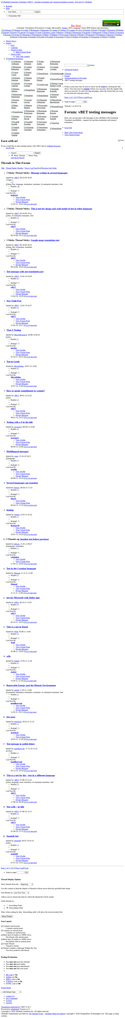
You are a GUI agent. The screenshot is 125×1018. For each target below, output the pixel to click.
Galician (14, 86)
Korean (14, 102)
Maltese (27, 108)
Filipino (27, 80)
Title (2, 168)
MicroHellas (19, 366)
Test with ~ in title (15, 806)
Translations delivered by (10, 1007)
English (61, 74)
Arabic (39, 64)
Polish (20, 112)
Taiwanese (41, 124)
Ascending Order (15, 905)
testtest (16, 661)
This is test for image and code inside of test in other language (61, 208)
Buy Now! (76, 25)
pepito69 (17, 841)
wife (8, 656)
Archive (9, 1003)
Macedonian (54, 102)
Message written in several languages (49, 173)
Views (27, 168)
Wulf (16, 632)
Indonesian (15, 97)
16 (18, 186)
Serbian (14, 119)
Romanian (41, 113)
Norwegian (41, 108)
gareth (16, 690)
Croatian (53, 69)
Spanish (53, 119)
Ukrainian (28, 130)
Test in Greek (13, 361)
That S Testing (13, 330)
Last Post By (35, 168)
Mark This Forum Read (73, 133)
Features (86, 25)
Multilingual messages (17, 451)
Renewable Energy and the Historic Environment (31, 685)
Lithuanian (41, 102)
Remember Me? (14, 16)
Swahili (14, 124)
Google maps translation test (45, 240)
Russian (53, 113)
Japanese (53, 97)
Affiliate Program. (54, 146)
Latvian (27, 102)
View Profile (20, 197)
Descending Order (15, 908)
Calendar (14, 48)
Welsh (59, 129)
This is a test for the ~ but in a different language (30, 775)
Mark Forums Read (23, 52)
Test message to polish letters (20, 744)
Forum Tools (68, 127)
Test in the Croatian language (21, 568)
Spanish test (12, 836)
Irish (31, 96)
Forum (8, 43)
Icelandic (53, 91)
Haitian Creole (55, 86)
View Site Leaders (23, 56)
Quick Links (15, 54)
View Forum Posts (23, 200)
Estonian (14, 80)
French (60, 79)
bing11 (16, 488)
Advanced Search (71, 70)
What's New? (11, 41)
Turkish (14, 130)
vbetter (16, 515)
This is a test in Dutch (17, 627)
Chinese (40, 69)
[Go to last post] (30, 204)
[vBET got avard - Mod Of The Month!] (111, 25)
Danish (26, 75)
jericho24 (17, 722)
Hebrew (14, 91)
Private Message (22, 202)
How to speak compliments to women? (25, 390)
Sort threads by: (7, 893)
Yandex (65, 28)
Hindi (32, 90)
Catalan (27, 69)
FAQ (13, 45)
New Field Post (13, 301)
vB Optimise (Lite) (36, 1014)
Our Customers (12, 998)
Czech (13, 75)
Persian (60, 107)
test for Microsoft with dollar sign (23, 597)
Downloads (96, 25)
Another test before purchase (34, 539)
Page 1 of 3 (68, 97)
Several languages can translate (22, 483)
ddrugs (16, 544)
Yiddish (14, 135)
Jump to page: (70, 102)
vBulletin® (15, 1009)
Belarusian (54, 64)
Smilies (8, 977)
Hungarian (41, 91)
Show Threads (19, 156)
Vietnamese (41, 130)
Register (9, 6)
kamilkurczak (19, 749)
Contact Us (10, 996)
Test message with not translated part (24, 271)
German (27, 86)
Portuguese (28, 113)
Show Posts (33, 156)
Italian (45, 96)
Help (8, 8)
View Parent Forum (72, 135)
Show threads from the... (10, 884)
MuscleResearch (20, 335)
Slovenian (40, 119)
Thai (57, 123)
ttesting (10, 510)
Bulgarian (15, 69)
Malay (13, 108)
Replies (20, 168)
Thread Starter (11, 168)
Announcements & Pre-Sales (75, 78)
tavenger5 (18, 427)
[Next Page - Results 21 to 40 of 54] (80, 97)
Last (85, 97)
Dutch (45, 74)
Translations (18, 59)
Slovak (26, 119)
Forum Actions (16, 50)
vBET (16, 178)
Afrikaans (15, 64)
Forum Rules (6, 988)
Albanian (27, 64)
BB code (9, 975)
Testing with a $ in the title (19, 422)
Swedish (27, 124)
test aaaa (10, 717)
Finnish (39, 80)
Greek (45, 85)
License (9, 1001)
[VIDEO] (9, 981)
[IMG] (8, 979)
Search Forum (10, 148)
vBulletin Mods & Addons (55, 1014)
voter (16, 456)
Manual (17, 573)
